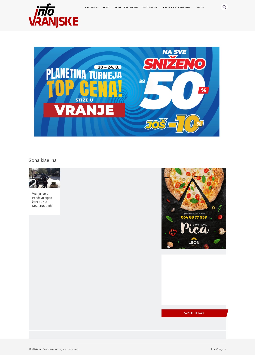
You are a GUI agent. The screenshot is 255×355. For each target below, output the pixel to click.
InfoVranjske (46, 349)
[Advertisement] (194, 279)
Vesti (106, 7)
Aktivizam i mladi (126, 7)
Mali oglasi (150, 7)
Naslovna (91, 7)
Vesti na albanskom (176, 7)
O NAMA (199, 7)
